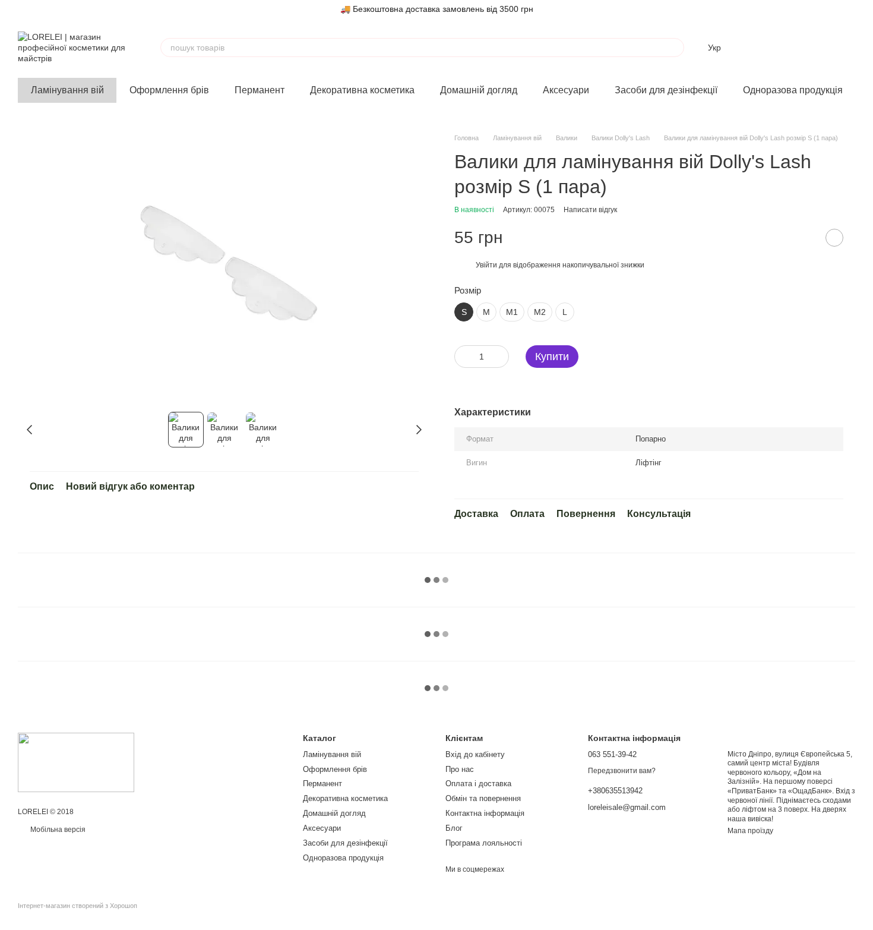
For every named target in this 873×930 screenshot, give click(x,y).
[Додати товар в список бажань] (834, 238)
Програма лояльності (483, 842)
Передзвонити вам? (622, 771)
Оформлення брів (169, 90)
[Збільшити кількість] (500, 356)
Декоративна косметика (362, 90)
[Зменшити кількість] (463, 356)
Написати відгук (590, 210)
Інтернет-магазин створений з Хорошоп (77, 905)
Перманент (259, 90)
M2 (540, 312)
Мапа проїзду (750, 831)
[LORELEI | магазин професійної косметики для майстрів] (76, 762)
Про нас (459, 769)
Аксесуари (566, 90)
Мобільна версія (57, 829)
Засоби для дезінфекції (666, 90)
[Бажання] (783, 47)
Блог (454, 828)
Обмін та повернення (483, 798)
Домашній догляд (478, 90)
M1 (512, 312)
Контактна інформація (484, 813)
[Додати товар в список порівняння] (805, 238)
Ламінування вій (67, 90)
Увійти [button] (486, 265)
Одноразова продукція (793, 90)
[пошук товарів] (674, 47)
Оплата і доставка (478, 783)
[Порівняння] (753, 47)
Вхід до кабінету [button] (475, 754)
